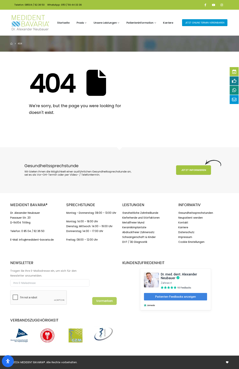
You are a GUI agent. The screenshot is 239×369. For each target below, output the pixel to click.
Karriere (168, 23)
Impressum (185, 237)
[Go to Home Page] (11, 43)
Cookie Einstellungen (191, 242)
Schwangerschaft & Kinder (139, 237)
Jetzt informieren (193, 170)
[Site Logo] (30, 22)
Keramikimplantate (134, 227)
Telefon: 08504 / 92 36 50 (29, 5)
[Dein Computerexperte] (227, 362)
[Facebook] (205, 4)
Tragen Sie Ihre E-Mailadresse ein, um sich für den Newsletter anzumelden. (43, 273)
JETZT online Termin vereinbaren (204, 22)
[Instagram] (221, 4)
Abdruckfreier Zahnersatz (138, 232)
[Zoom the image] (19, 328)
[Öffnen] (8, 361)
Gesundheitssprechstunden (195, 213)
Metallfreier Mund (133, 222)
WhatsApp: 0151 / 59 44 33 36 (64, 5)
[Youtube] (213, 4)
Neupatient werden (190, 218)
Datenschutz (186, 232)
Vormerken (104, 301)
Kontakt (183, 222)
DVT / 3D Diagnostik (134, 242)
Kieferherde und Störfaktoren (141, 218)
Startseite (63, 23)
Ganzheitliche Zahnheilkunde (140, 213)
